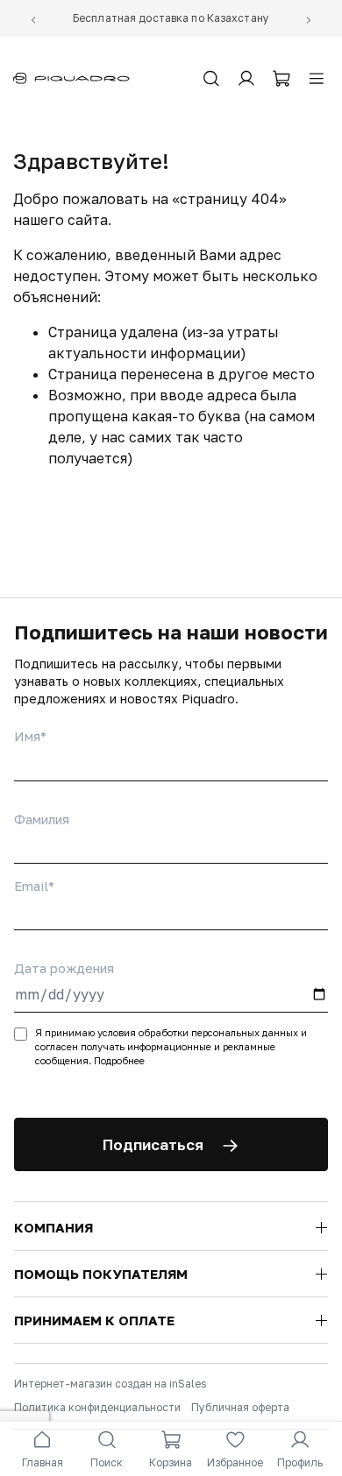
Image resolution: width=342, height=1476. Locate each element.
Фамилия (41, 819)
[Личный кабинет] (246, 79)
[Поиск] (211, 79)
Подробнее (119, 1060)
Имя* (30, 736)
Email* (34, 885)
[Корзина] (281, 79)
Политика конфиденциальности (97, 1407)
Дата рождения (64, 968)
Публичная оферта (240, 1407)
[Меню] (316, 79)
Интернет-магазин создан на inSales (110, 1383)
